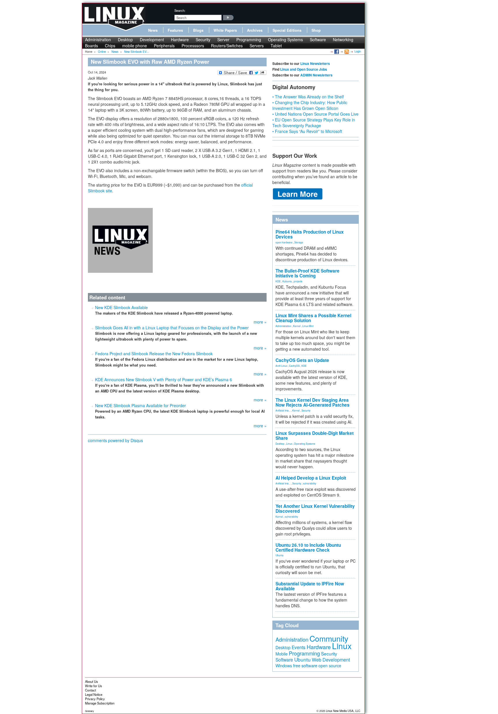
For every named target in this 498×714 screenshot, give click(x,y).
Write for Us (93, 685)
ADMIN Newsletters (316, 75)
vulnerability (309, 483)
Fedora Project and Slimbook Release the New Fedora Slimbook (154, 353)
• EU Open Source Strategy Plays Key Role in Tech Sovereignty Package (313, 122)
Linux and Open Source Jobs (303, 69)
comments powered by (115, 440)
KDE (278, 281)
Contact (90, 690)
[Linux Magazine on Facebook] (336, 51)
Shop (316, 30)
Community (329, 638)
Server (223, 39)
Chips (110, 45)
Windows (284, 665)
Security (203, 39)
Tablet (276, 45)
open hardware (284, 242)
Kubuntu (287, 281)
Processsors (193, 45)
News (153, 30)
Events (298, 647)
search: (179, 10)
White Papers (225, 30)
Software (318, 39)
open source (329, 665)
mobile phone (134, 45)
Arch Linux (281, 365)
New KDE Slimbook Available (121, 307)
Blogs (198, 30)
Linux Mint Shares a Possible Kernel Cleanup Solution (313, 318)
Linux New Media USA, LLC (343, 711)
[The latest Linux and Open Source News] (346, 51)
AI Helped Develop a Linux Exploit (311, 478)
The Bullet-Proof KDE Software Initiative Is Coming (307, 273)
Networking (343, 39)
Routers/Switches (227, 45)
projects (298, 281)
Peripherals (164, 45)
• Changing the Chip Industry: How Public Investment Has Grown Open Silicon (309, 105)
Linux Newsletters (315, 63)
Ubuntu (280, 555)
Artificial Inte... (283, 410)
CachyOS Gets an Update (302, 360)
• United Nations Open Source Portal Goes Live (315, 114)
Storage (298, 242)
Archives (255, 30)
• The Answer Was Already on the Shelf (308, 96)
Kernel (297, 326)
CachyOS (294, 365)
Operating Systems (285, 39)
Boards (91, 45)
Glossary (89, 711)
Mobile (282, 654)
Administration (98, 39)
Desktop (125, 39)
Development (152, 39)
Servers (257, 45)
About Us (91, 681)
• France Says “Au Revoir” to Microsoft (307, 131)
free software (305, 665)
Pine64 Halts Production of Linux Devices (310, 234)
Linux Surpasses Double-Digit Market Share (315, 435)
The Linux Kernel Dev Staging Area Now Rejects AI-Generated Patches (313, 402)
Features (175, 30)
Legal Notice (93, 694)
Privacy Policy (95, 698)
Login (357, 51)
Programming (248, 39)
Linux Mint (308, 326)
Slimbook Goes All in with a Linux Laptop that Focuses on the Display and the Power (172, 327)
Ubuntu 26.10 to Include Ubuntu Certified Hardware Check (308, 547)
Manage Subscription (99, 703)
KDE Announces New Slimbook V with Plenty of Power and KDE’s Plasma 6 (163, 379)
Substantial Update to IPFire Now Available (310, 586)
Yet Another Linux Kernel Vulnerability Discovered (315, 508)
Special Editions (287, 30)
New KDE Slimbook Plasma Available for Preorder (140, 405)
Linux (289, 443)
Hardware (180, 39)
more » (260, 322)
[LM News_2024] (120, 240)
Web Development (331, 659)
